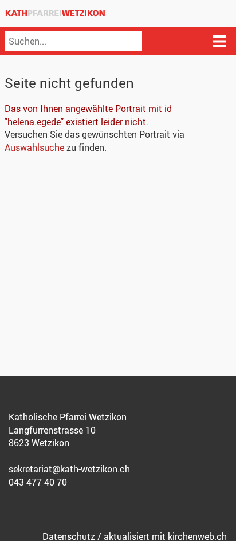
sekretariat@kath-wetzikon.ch (69, 469)
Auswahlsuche (34, 147)
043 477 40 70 (38, 482)
